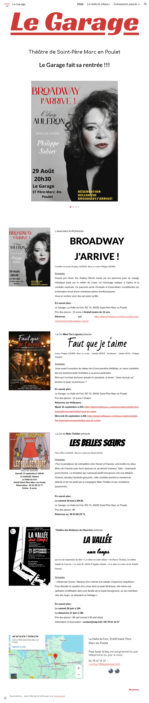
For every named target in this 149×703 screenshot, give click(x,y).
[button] (145, 4)
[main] (74, 52)
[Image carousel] (74, 144)
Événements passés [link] (125, 4)
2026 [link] (80, 4)
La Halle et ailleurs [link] (98, 4)
